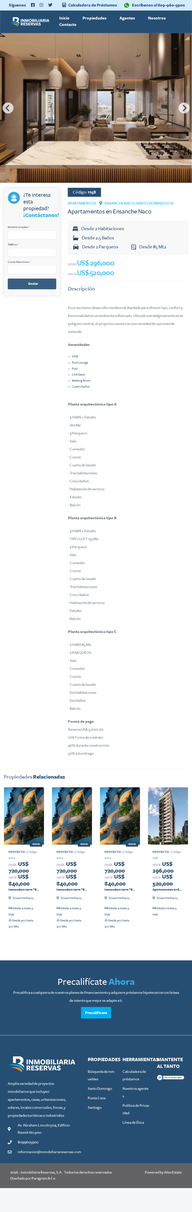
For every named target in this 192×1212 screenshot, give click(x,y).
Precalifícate (96, 1013)
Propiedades (94, 18)
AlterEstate (173, 1172)
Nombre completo (19, 227)
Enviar (33, 284)
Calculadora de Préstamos (92, 5)
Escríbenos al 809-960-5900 (158, 5)
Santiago (95, 1108)
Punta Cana (97, 1098)
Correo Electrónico (19, 262)
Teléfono (13, 244)
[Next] (184, 107)
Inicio (64, 18)
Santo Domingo (100, 1089)
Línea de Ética (133, 1122)
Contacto (67, 24)
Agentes (127, 18)
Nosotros (157, 18)
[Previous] (8, 107)
